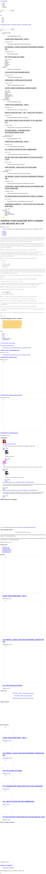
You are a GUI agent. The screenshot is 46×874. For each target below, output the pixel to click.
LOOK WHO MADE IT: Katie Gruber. (7, 343)
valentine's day (6, 339)
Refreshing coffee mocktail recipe (18, 80)
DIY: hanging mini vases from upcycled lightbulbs (23, 786)
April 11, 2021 (6, 804)
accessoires (7, 64)
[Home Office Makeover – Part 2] (14, 36)
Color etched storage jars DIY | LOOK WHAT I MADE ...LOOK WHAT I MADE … (18, 482)
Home (4, 3)
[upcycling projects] (23, 695)
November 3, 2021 (7, 740)
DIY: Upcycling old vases (14, 57)
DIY (3, 4)
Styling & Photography (9, 214)
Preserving (7, 97)
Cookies (6, 98)
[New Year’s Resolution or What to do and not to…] (18, 117)
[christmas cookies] (23, 693)
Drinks (6, 93)
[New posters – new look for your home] (16, 164)
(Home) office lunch (9, 95)
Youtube (7, 549)
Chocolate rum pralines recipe (17, 72)
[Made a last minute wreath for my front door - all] (23, 717)
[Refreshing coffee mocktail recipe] (14, 77)
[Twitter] (3, 18)
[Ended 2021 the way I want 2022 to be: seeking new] (7, 716)
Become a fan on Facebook (6, 865)
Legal (6, 215)
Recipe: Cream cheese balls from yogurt (20, 88)
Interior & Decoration (7, 136)
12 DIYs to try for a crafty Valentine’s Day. (9, 350)
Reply (4, 449)
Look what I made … (7, 32)
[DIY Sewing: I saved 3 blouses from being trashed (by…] (19, 44)
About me (5, 7)
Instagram (7, 551)
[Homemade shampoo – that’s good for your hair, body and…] (20, 201)
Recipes (4, 67)
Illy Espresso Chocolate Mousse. (7, 345)
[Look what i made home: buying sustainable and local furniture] (21, 183)
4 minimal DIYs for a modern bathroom (9, 433)
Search (13, 10)
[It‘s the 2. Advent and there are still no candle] (38, 718)
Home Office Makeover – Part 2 (17, 39)
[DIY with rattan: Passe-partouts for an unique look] (18, 154)
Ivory (4, 464)
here (10, 542)
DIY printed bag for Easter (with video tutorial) (24, 196)
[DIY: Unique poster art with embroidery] (16, 146)
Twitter (7, 548)
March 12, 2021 (6, 819)
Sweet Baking (8, 92)
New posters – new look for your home (21, 167)
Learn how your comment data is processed (26, 527)
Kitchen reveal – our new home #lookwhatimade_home (17, 131)
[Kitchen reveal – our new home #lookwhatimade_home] (19, 127)
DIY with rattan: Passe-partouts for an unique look (24, 817)
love (3, 337)
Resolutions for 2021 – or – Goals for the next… (24, 112)
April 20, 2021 (6, 789)
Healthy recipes (8, 94)
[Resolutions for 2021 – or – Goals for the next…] (17, 109)
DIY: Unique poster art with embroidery (21, 149)
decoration (7, 62)
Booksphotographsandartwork (9, 443)
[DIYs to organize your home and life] (23, 698)
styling (6, 66)
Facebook (6, 547)
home (6, 61)
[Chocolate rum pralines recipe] (14, 69)
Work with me (8, 212)
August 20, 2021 (6, 773)
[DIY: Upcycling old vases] (12, 54)
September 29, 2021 (7, 758)
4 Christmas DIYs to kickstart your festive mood (11, 395)
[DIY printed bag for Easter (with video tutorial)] (17, 193)
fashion (6, 63)
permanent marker (7, 338)
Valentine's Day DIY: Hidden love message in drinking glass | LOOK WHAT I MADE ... (20, 490)
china (4, 333)
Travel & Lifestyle (6, 99)
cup (3, 334)
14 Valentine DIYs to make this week (8, 357)
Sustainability (5, 171)
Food (4, 5)
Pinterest (6, 552)
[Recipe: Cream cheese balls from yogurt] (16, 85)
